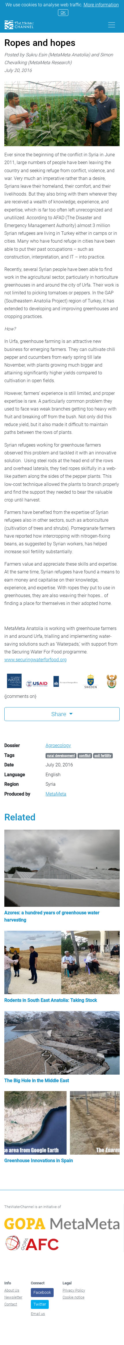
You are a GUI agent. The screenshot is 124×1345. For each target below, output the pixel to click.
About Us (11, 1290)
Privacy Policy (74, 1290)
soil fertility (102, 756)
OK (63, 12)
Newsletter (13, 1297)
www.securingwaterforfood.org (35, 659)
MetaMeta (56, 794)
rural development (61, 756)
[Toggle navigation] (111, 24)
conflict (85, 756)
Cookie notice (73, 1297)
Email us (38, 1313)
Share (59, 714)
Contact (10, 1304)
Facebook (42, 1292)
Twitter (39, 1304)
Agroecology (58, 745)
